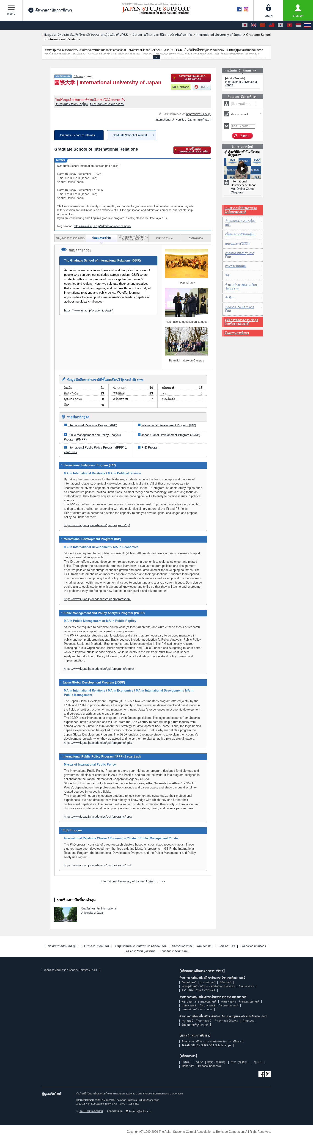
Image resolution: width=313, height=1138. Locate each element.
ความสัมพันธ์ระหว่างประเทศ (198, 990)
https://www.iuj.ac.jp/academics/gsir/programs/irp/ (97, 525)
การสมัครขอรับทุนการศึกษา (239, 255)
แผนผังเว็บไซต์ (226, 946)
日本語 (185, 1062)
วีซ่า (228, 275)
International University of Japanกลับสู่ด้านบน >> (133, 881)
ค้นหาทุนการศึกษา (237, 333)
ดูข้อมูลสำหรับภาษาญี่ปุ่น (71, 104)
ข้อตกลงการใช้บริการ (253, 946)
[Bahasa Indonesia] (298, 25)
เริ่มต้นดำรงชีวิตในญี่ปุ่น (240, 234)
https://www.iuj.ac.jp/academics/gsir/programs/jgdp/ (98, 742)
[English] (253, 25)
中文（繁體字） (240, 1062)
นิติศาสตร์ (225, 982)
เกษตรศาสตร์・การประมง (196, 1009)
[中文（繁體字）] (271, 25)
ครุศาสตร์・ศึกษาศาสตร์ (196, 1020)
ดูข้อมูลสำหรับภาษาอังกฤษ (107, 104)
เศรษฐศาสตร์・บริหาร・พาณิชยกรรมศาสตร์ (208, 986)
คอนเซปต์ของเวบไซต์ (91, 1111)
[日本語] (244, 25)
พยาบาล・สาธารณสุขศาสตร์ (198, 1001)
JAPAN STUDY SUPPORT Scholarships (206, 1045)
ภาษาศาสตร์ (207, 982)
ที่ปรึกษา (230, 298)
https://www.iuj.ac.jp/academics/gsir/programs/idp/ (97, 599)
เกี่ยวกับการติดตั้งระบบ (174, 951)
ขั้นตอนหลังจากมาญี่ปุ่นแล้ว (240, 223)
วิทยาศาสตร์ (207, 1005)
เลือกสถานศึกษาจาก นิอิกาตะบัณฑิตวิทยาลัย (70, 970)
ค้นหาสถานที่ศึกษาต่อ (97, 946)
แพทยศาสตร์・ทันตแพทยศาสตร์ (239, 1001)
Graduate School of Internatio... (132, 135)
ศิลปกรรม (248, 1020)
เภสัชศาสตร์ (188, 1005)
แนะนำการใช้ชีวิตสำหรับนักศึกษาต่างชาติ (241, 210)
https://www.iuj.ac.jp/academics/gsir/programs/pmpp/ (99, 668)
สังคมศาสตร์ (246, 986)
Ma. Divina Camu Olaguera (242, 190)
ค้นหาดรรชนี (204, 946)
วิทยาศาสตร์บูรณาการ (194, 1024)
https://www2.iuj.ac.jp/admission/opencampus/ (102, 226)
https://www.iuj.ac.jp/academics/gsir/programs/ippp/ (98, 816)
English (198, 1062)
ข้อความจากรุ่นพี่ (182, 946)
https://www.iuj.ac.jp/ (198, 114)
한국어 (258, 1062)
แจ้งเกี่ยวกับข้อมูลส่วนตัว (140, 951)
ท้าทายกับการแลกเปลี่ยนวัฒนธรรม (241, 286)
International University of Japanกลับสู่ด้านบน (183, 119)
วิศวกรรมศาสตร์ (229, 1005)
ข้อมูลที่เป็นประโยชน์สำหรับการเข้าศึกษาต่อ (141, 946)
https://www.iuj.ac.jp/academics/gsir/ (88, 310)
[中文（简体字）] (262, 25)
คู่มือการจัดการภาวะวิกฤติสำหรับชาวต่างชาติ (241, 321)
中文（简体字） (217, 1062)
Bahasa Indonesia (209, 1066)
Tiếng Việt (187, 1066)
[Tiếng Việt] (289, 25)
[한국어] (280, 25)
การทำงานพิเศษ (235, 266)
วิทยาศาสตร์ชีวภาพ (227, 1020)
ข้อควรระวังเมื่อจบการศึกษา (239, 309)
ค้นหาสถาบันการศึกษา (53, 10)
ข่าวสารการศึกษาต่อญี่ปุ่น (63, 946)
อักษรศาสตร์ (188, 982)
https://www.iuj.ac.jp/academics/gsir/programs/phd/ (98, 865)
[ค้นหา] (242, 136)
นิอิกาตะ (78, 76)
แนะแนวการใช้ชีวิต (237, 243)
